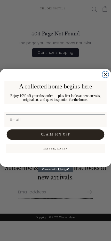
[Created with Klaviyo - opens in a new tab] (55, 169)
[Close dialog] (105, 74)
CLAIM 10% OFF (55, 134)
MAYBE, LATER (55, 148)
